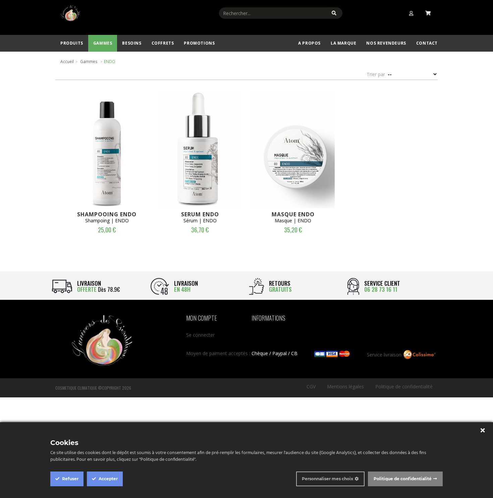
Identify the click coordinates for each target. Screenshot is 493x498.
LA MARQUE (343, 43)
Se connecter (200, 335)
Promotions (199, 43)
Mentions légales (345, 386)
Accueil (67, 61)
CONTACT (427, 43)
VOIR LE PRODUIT (107, 161)
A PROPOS (309, 43)
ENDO (109, 61)
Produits (71, 43)
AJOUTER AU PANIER (107, 141)
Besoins (131, 43)
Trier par (376, 74)
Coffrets (163, 43)
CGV (311, 386)
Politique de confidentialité (404, 386)
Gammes (102, 43)
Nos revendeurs (386, 43)
